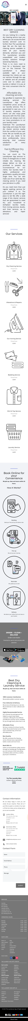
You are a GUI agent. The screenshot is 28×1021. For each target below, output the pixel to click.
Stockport (16, 999)
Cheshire (4, 992)
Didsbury (4, 993)
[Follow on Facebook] (11, 958)
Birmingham (17, 992)
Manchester (17, 995)
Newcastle (4, 997)
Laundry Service (14, 447)
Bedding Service (14, 375)
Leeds (3, 995)
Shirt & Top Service (14, 411)
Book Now (14, 1019)
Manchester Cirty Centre (7, 1001)
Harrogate (16, 993)
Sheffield (16, 997)
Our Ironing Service (14, 339)
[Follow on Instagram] (17, 958)
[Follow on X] (14, 958)
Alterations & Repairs (14, 302)
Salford (3, 999)
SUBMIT (20, 885)
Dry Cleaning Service (14, 266)
